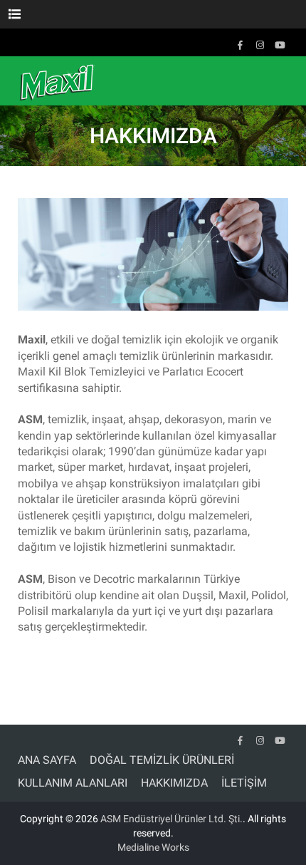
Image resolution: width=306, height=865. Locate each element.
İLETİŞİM (244, 782)
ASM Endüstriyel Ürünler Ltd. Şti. (171, 818)
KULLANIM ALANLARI (72, 782)
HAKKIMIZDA (174, 782)
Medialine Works (153, 847)
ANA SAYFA (47, 760)
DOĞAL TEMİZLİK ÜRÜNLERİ (162, 760)
